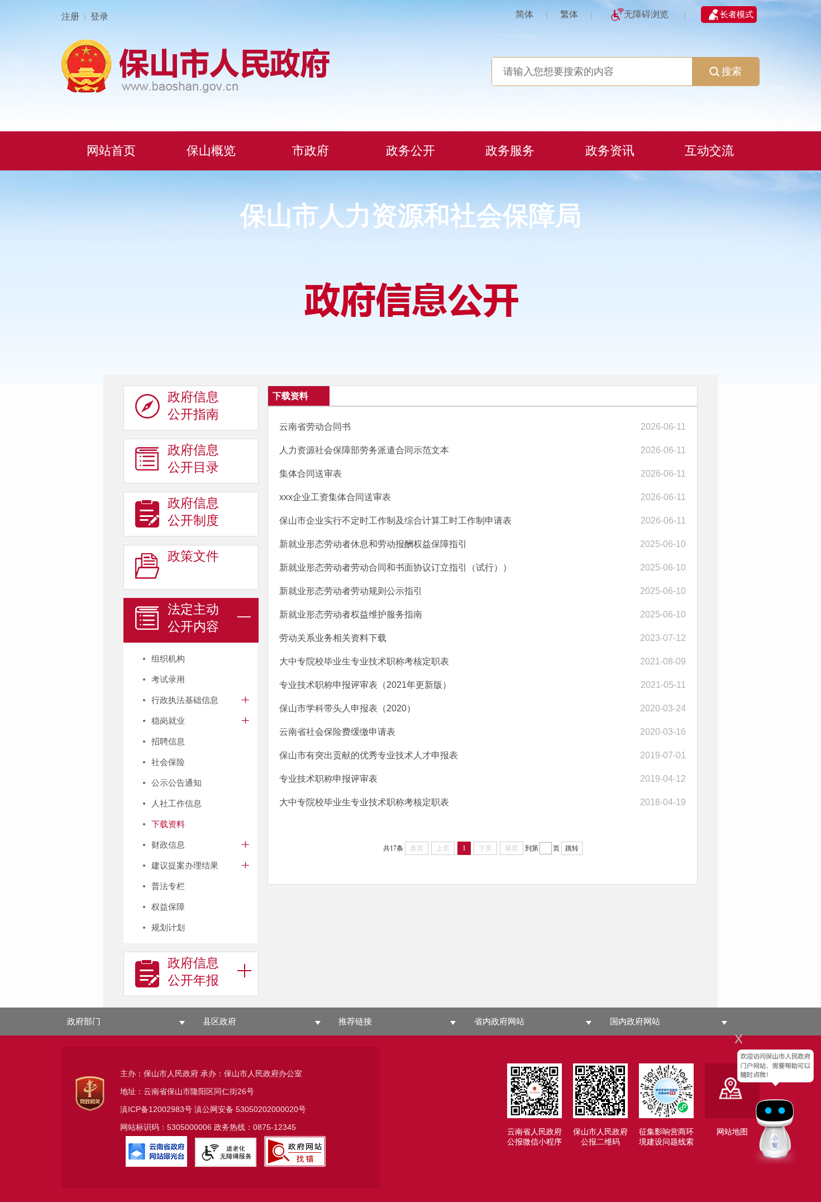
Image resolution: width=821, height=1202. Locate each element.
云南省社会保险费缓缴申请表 (337, 732)
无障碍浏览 (646, 14)
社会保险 (168, 762)
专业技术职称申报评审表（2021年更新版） (365, 685)
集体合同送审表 (310, 473)
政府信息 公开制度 (193, 512)
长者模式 (736, 14)
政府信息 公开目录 (193, 458)
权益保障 (168, 906)
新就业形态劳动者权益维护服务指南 (350, 614)
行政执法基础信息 (184, 700)
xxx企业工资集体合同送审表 (335, 497)
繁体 (569, 14)
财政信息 (168, 844)
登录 (99, 16)
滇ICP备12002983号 (156, 1109)
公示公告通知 (176, 782)
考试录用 (168, 679)
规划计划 (168, 927)
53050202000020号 (271, 1109)
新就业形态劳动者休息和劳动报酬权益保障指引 (373, 544)
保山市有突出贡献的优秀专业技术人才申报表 (368, 755)
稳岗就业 (168, 720)
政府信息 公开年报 (193, 971)
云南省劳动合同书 (315, 426)
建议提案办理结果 (184, 865)
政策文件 (193, 556)
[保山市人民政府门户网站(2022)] (410, 64)
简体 (524, 14)
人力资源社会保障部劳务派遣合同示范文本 (364, 450)
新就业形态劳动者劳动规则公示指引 (350, 591)
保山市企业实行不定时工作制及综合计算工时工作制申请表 (395, 520)
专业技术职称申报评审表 (328, 778)
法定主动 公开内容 (193, 618)
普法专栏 (168, 886)
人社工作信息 (176, 803)
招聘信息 (168, 741)
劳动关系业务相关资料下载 (332, 638)
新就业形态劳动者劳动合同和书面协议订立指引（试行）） (395, 567)
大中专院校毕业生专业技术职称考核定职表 (364, 661)
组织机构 (168, 658)
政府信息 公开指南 (193, 405)
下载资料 (168, 824)
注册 (70, 16)
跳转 (572, 848)
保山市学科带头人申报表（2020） (347, 708)
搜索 (732, 71)
